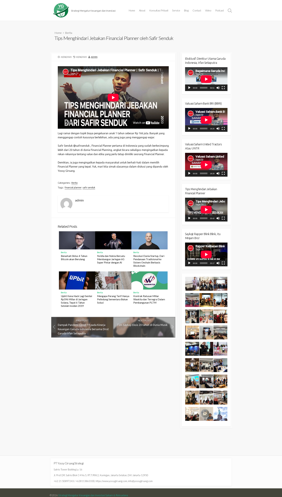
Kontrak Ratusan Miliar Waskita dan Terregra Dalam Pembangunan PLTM (149, 299)
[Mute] (218, 87)
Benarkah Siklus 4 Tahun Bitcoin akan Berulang (74, 257)
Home (132, 10)
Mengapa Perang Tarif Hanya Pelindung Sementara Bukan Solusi (113, 299)
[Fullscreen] (223, 87)
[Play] (189, 87)
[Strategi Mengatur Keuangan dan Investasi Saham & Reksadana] (61, 10)
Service (176, 10)
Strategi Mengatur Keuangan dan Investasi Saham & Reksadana (93, 495)
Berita (68, 32)
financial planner (73, 187)
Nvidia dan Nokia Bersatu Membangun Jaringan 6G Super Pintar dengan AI (111, 259)
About (142, 10)
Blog (186, 10)
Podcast (219, 10)
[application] (206, 79)
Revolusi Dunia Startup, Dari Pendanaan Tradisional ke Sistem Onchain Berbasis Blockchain (148, 260)
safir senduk (89, 187)
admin (94, 57)
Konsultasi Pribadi (158, 10)
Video (208, 10)
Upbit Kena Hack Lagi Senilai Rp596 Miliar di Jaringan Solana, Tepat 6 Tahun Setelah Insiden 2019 (76, 301)
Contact (197, 10)
